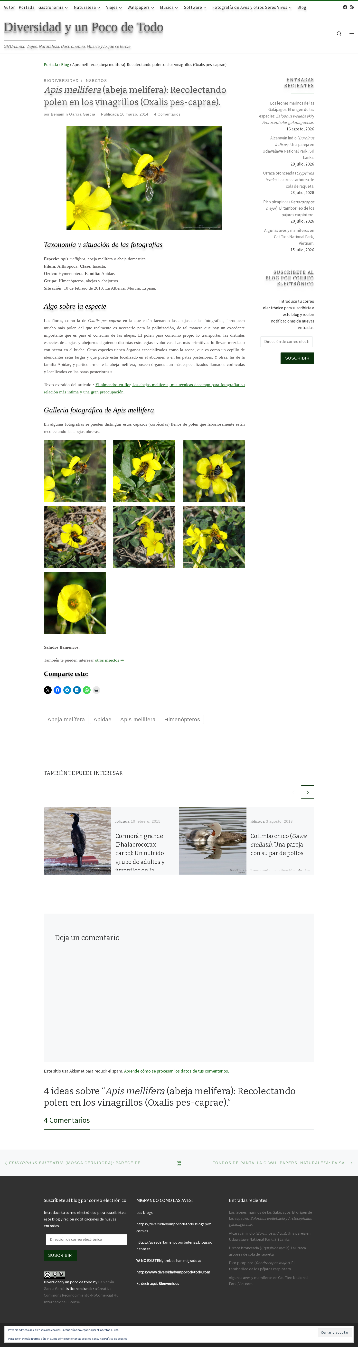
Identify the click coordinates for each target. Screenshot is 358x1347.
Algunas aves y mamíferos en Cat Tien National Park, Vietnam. (289, 237)
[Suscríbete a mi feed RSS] (352, 7)
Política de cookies (115, 1338)
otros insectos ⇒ (109, 660)
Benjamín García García (73, 114)
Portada (51, 64)
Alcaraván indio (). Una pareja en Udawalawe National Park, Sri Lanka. (288, 147)
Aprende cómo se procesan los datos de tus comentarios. (176, 1071)
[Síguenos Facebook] (345, 7)
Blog (65, 64)
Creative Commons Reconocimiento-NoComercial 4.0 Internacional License (81, 1295)
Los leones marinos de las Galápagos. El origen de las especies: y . (286, 112)
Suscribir (297, 358)
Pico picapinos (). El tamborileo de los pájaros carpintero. (288, 208)
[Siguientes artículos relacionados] (307, 792)
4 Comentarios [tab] (67, 1120)
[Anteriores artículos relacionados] (293, 792)
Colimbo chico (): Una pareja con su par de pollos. (279, 845)
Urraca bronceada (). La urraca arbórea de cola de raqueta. (288, 179)
